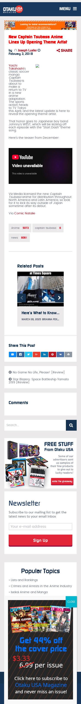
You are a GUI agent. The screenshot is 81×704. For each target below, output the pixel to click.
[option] (40, 301)
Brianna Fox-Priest (54, 319)
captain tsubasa (48, 227)
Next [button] (59, 298)
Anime (20, 227)
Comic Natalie (24, 213)
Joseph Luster (27, 50)
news (19, 237)
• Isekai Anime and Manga (28, 592)
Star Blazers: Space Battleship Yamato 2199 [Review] (39, 381)
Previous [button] (21, 298)
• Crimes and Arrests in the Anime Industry (40, 586)
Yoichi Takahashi (16, 67)
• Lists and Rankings (23, 580)
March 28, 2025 (31, 319)
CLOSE (71, 601)
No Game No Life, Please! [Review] (39, 372)
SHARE (66, 50)
